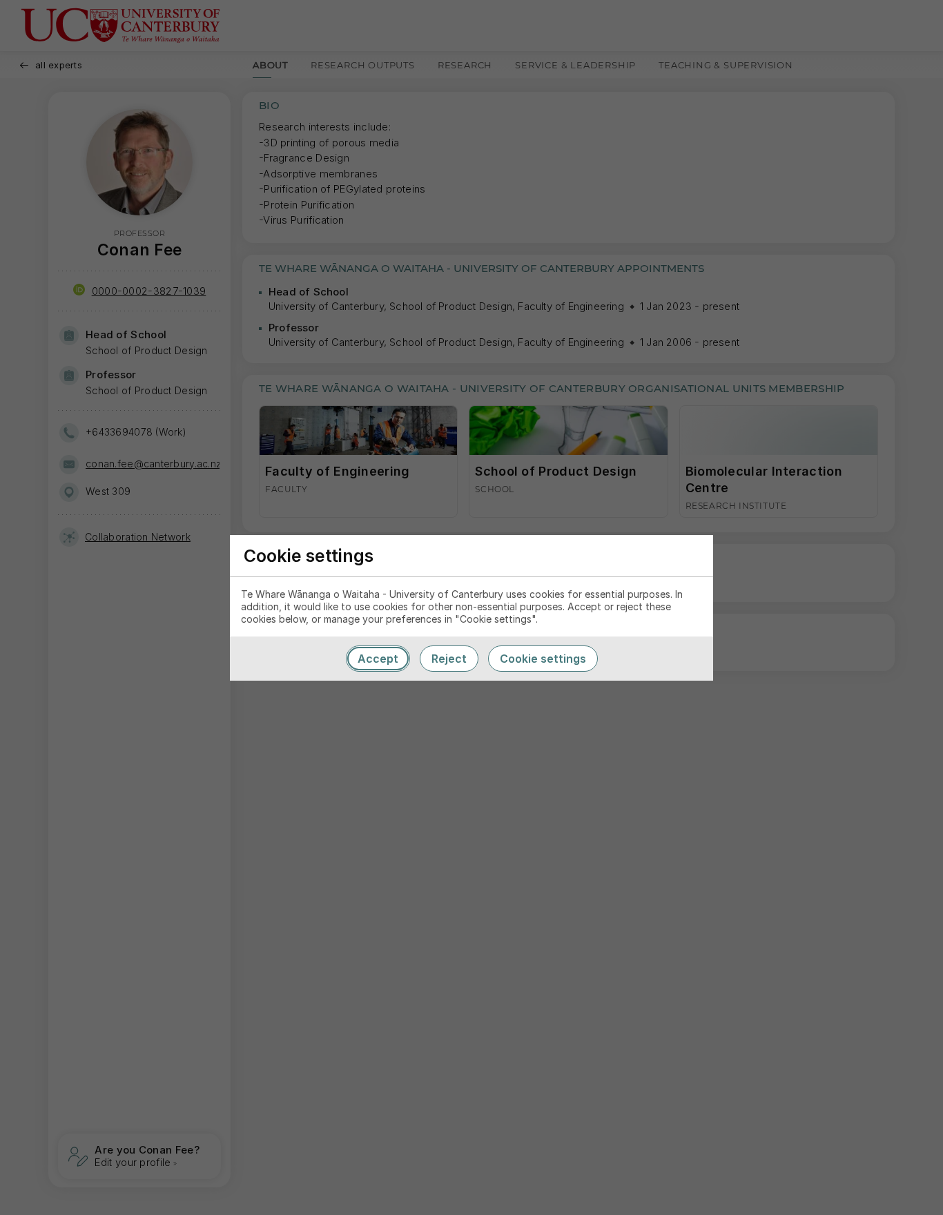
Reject (449, 658)
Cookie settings (543, 658)
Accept (378, 658)
